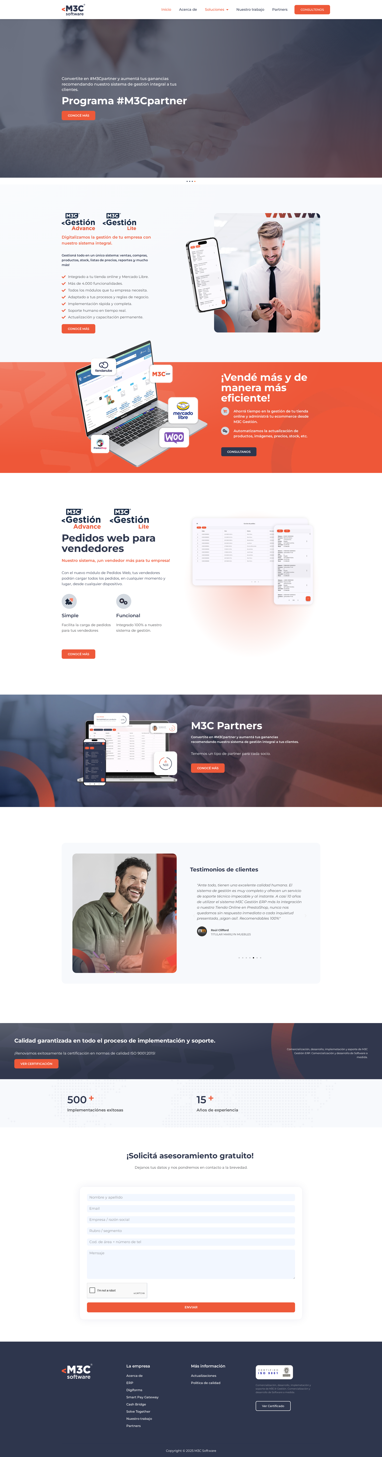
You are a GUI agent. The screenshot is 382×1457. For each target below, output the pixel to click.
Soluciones (214, 9)
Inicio (166, 9)
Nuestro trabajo (250, 9)
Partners (279, 9)
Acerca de (188, 9)
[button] (194, 916)
